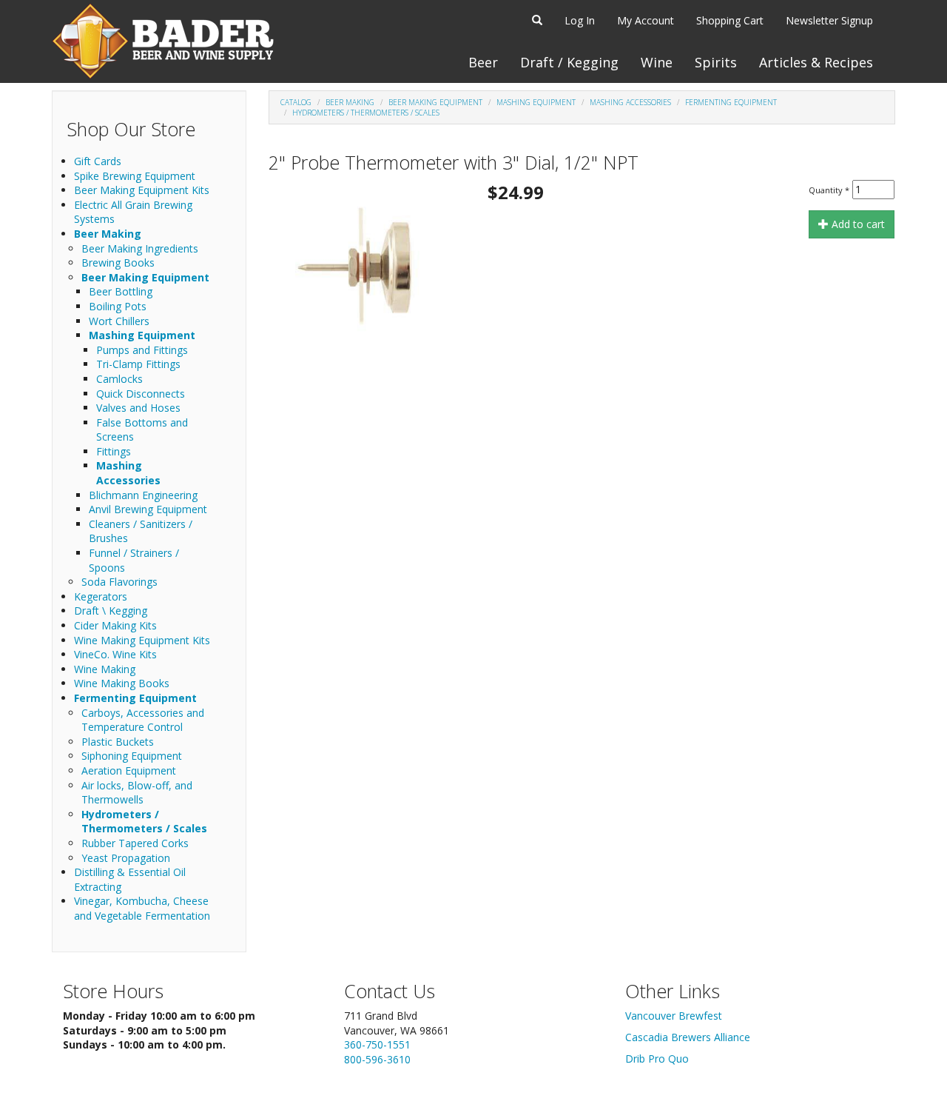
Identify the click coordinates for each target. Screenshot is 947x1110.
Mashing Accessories (128, 472)
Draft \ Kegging (110, 611)
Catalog (295, 102)
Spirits (716, 62)
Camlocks (119, 379)
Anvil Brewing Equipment (148, 509)
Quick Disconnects (140, 394)
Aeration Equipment (128, 770)
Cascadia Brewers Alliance (687, 1037)
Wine (657, 62)
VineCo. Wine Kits (115, 654)
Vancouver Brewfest (673, 1016)
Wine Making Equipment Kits (142, 640)
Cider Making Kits (115, 625)
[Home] (163, 41)
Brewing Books (118, 262)
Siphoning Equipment (131, 756)
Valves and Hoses (138, 408)
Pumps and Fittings (142, 350)
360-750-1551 (377, 1044)
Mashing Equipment (142, 335)
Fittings (113, 451)
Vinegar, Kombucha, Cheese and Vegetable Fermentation (142, 908)
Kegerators (100, 596)
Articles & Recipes (816, 62)
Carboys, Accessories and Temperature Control (142, 720)
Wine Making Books (121, 683)
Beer (483, 62)
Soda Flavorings (119, 582)
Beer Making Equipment (145, 277)
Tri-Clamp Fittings (138, 364)
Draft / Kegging (569, 62)
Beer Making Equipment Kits (141, 190)
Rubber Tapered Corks (135, 843)
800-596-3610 (377, 1059)
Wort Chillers (119, 321)
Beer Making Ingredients (139, 248)
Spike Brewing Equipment (134, 176)
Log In (580, 20)
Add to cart (857, 224)
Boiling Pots (117, 306)
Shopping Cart (730, 20)
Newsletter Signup (829, 20)
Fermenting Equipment (135, 698)
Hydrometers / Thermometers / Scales (144, 821)
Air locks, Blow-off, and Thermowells (136, 792)
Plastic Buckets (117, 742)
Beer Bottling (120, 291)
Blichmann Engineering (143, 495)
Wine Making (104, 669)
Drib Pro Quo (657, 1059)
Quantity (829, 189)
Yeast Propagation (125, 858)
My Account (645, 20)
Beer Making (107, 234)
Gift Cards (97, 161)
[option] (365, 265)
